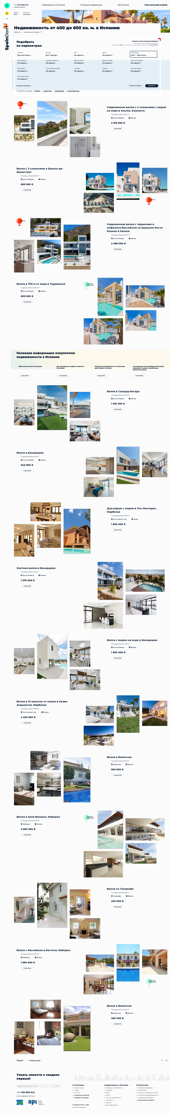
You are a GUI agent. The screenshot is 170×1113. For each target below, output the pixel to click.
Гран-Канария (118, 118)
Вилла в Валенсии (119, 757)
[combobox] (30, 54)
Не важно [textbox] (78, 55)
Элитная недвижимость (113, 1097)
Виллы (133, 118)
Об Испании (123, 5)
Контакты (77, 1093)
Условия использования (145, 1097)
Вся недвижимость (112, 1105)
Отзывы (76, 1090)
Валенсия (117, 764)
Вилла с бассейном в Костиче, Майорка (43, 950)
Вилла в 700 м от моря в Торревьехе (41, 283)
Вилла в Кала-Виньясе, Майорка (38, 816)
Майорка (26, 824)
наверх (20, 1060)
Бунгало (108, 1102)
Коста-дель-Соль (120, 519)
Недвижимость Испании (53, 5)
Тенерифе (117, 896)
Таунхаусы (109, 1090)
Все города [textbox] (51, 55)
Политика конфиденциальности (148, 1095)
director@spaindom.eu (26, 1096)
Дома (136, 519)
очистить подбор (135, 85)
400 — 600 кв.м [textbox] (138, 55)
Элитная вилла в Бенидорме (36, 568)
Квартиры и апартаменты (114, 1088)
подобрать (152, 85)
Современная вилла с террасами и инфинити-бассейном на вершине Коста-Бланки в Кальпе (135, 228)
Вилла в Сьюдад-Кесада (123, 391)
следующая (34, 1060)
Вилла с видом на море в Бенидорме (132, 640)
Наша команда (79, 1088)
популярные (73, 91)
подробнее (117, 128)
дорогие (47, 91)
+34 (21, 5)
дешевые (59, 91)
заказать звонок (19, 7)
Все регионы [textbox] (23, 55)
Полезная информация (91, 5)
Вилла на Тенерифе (120, 888)
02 (166, 1060)
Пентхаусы (109, 1100)
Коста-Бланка (28, 179)
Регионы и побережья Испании (148, 1093)
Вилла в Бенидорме (30, 452)
